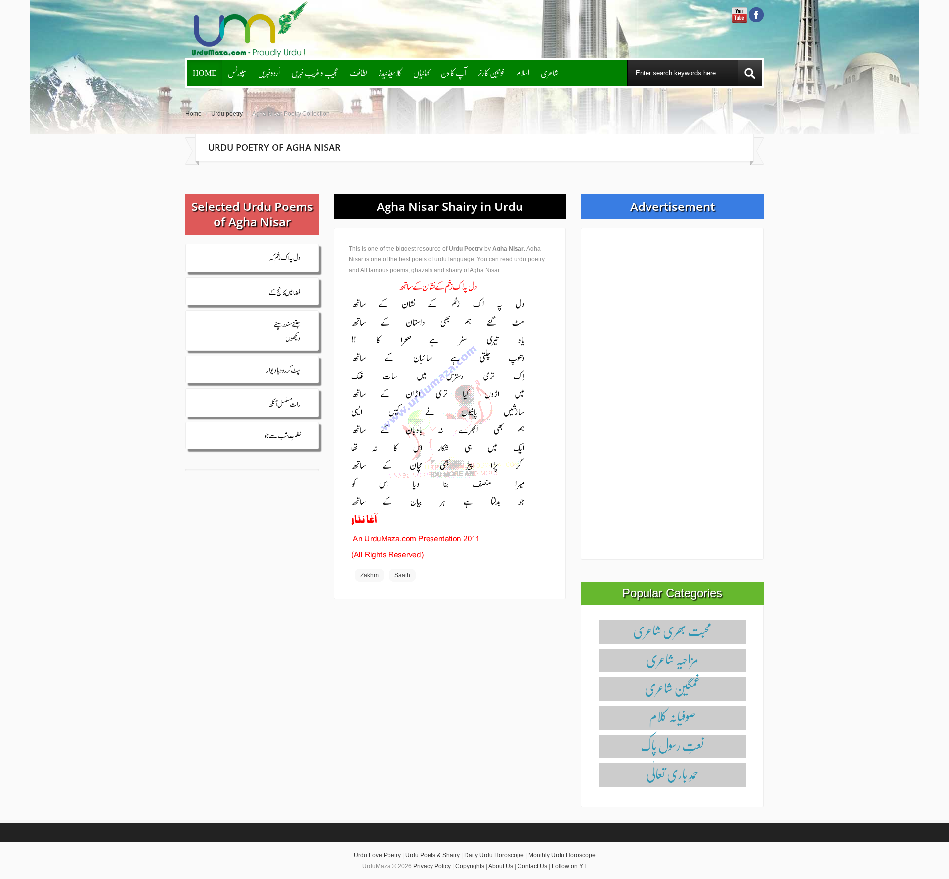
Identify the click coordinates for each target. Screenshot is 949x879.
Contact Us (532, 866)
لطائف (358, 72)
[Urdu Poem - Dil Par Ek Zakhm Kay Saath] (438, 418)
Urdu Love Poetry (377, 855)
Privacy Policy (432, 866)
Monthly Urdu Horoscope (562, 855)
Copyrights (469, 866)
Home (204, 72)
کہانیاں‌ (421, 72)
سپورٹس (237, 72)
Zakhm (369, 575)
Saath (402, 575)
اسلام (522, 72)
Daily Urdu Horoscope (494, 855)
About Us (500, 866)
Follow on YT (569, 866)
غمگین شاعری (672, 687)
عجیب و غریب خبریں (315, 72)
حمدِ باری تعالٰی (672, 773)
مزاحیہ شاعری (672, 659)
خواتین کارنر (491, 72)
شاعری (549, 72)
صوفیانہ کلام (672, 716)
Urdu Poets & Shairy (432, 855)
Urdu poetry (227, 113)
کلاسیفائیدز (390, 72)
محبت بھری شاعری (672, 630)
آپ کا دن (454, 72)
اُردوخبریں (269, 72)
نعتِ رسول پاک (672, 745)
